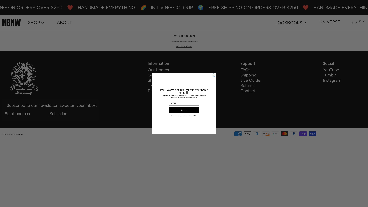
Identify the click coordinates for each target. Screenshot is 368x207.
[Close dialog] (213, 75)
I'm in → (184, 110)
